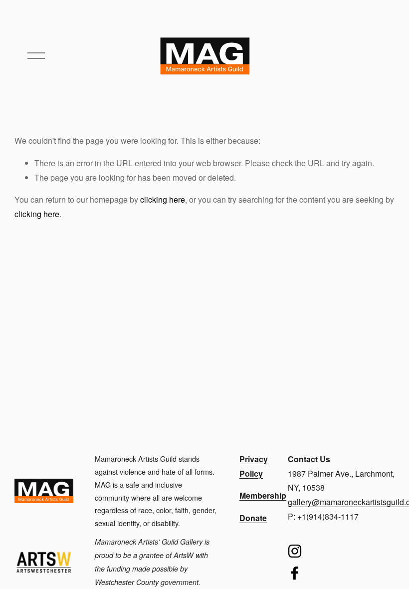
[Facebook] (295, 573)
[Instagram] (295, 551)
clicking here (162, 199)
